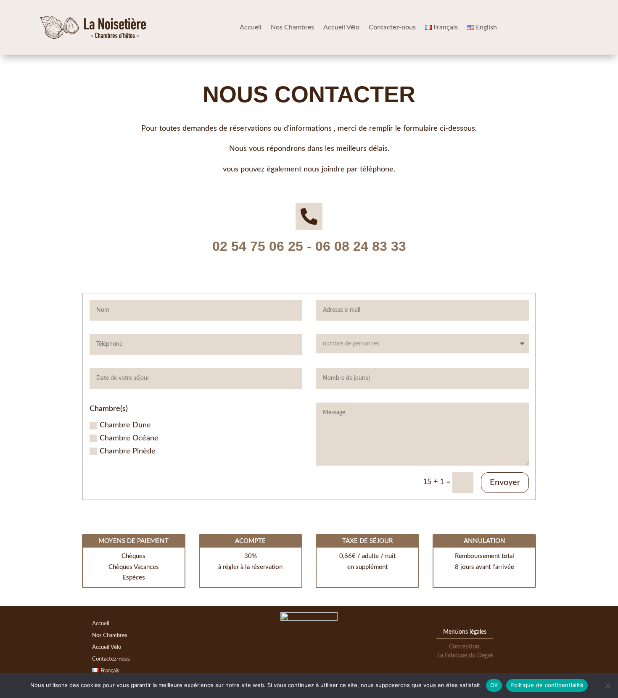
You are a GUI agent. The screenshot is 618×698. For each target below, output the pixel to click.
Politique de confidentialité (547, 685)
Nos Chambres (292, 27)
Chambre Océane (129, 438)
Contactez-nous (392, 27)
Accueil (250, 27)
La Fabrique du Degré (465, 655)
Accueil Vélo (341, 27)
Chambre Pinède (128, 451)
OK (494, 685)
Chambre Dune (125, 425)
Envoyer (505, 482)
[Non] (607, 685)
